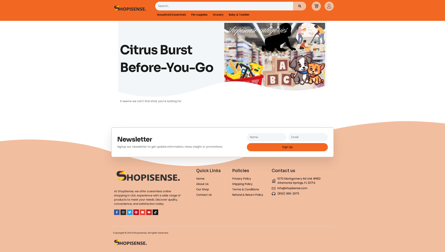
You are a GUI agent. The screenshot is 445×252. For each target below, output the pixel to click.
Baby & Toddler (239, 14)
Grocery (218, 14)
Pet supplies (199, 14)
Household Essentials (171, 14)
